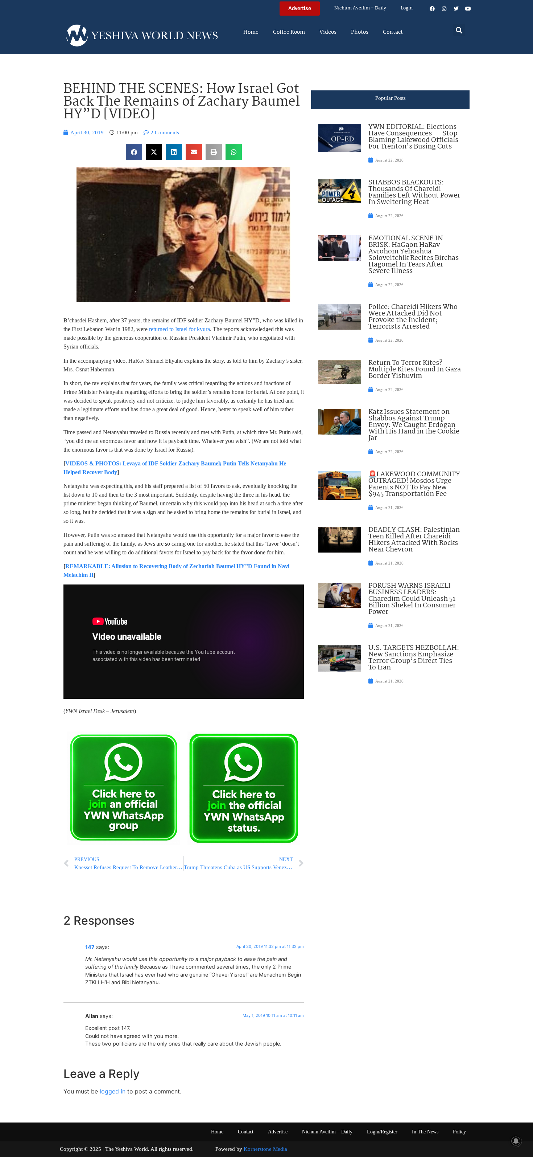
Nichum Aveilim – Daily (360, 8)
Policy (459, 1131)
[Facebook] (432, 9)
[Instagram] (444, 9)
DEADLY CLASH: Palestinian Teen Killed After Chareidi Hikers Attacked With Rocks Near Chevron (414, 540)
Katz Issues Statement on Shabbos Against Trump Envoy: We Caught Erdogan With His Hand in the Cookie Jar (413, 425)
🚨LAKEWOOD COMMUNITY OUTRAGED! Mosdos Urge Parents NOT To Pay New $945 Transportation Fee (414, 484)
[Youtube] (468, 9)
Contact (393, 32)
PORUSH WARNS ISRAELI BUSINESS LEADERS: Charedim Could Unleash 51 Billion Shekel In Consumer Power (412, 599)
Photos (359, 32)
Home (251, 32)
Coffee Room (289, 32)
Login (407, 8)
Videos (327, 32)
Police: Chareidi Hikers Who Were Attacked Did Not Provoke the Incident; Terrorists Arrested (413, 317)
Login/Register (382, 1131)
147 (90, 947)
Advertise (278, 1131)
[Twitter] (456, 9)
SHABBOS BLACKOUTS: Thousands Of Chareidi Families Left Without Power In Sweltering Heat (414, 192)
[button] (459, 30)
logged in (112, 1091)
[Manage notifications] (516, 1141)
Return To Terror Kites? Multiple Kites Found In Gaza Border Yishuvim (414, 370)
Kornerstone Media (265, 1149)
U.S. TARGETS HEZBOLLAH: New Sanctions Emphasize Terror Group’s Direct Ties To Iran (413, 658)
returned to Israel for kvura (179, 329)
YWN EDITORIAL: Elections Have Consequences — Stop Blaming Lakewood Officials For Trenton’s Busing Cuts (413, 137)
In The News (425, 1131)
